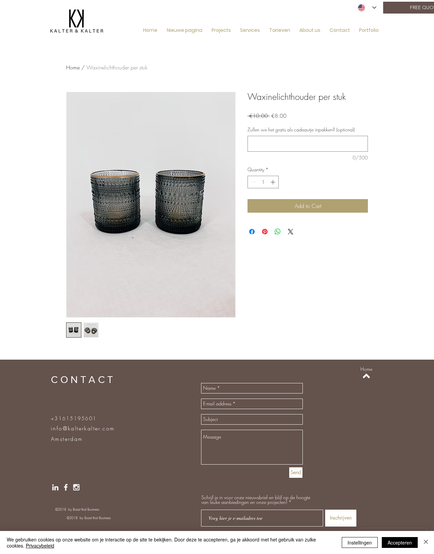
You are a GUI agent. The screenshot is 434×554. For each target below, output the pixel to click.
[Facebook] (65, 487)
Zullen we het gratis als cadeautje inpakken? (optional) (301, 129)
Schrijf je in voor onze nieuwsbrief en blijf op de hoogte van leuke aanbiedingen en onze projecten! (255, 500)
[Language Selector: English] (367, 7)
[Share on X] (291, 232)
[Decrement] (253, 182)
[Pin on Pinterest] (265, 232)
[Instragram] (76, 487)
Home (73, 67)
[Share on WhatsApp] (278, 232)
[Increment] (273, 182)
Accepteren (400, 542)
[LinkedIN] (55, 487)
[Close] (426, 542)
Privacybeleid (40, 545)
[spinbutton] (263, 182)
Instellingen (360, 542)
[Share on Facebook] (252, 232)
